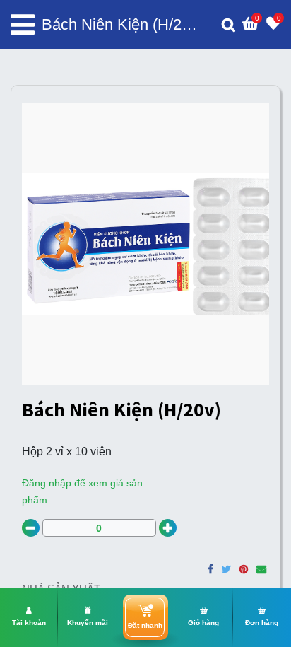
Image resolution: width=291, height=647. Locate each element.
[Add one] (168, 528)
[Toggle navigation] (23, 25)
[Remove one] (31, 528)
